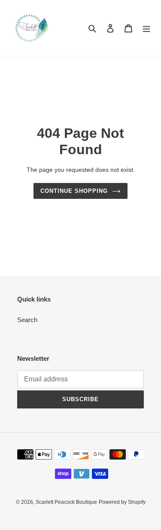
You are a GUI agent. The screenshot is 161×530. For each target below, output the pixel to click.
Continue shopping (74, 191)
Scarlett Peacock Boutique (66, 502)
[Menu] (146, 28)
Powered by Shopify (122, 502)
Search (27, 319)
